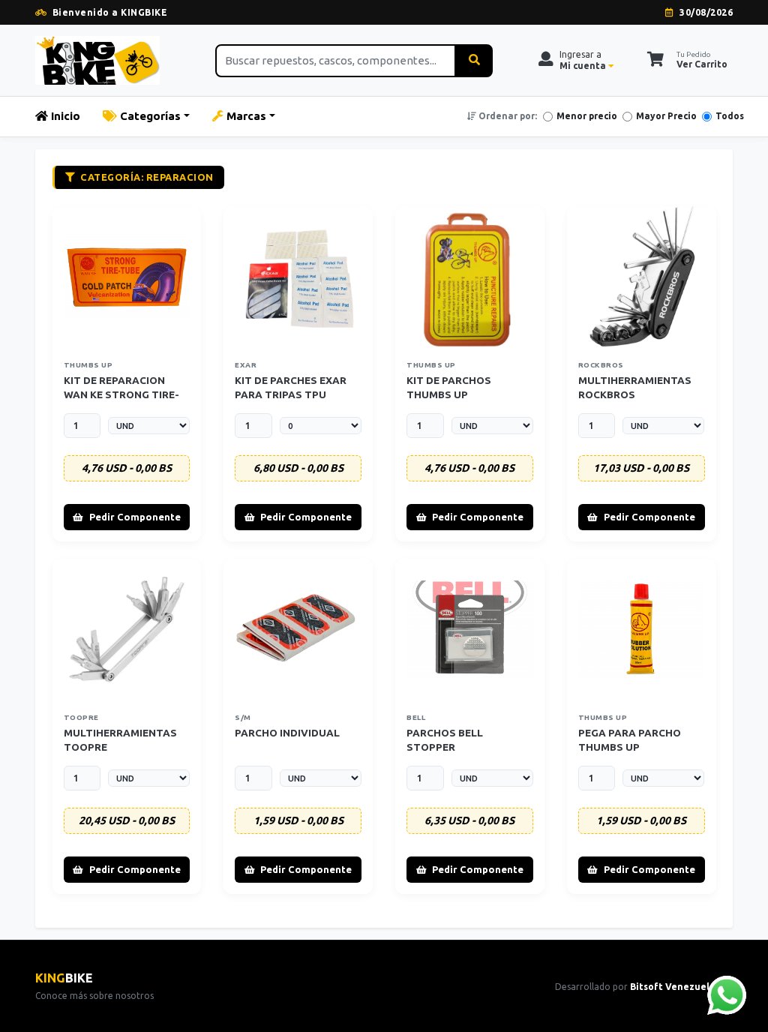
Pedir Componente (135, 517)
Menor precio (586, 116)
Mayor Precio (666, 116)
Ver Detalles (131, 277)
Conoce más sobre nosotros (94, 995)
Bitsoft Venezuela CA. (681, 987)
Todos (730, 116)
